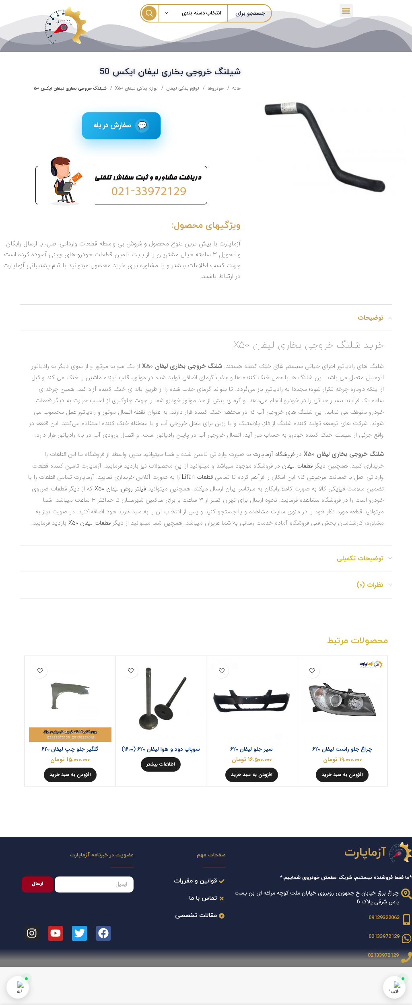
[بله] (17, 987)
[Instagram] (32, 933)
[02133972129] (406, 938)
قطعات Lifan (197, 477)
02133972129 (384, 936)
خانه (236, 88)
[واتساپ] (394, 987)
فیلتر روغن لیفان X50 (120, 489)
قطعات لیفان (297, 466)
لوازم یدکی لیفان (182, 88)
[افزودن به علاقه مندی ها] (312, 671)
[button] (346, 10)
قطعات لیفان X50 (89, 523)
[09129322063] (406, 919)
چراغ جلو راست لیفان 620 (342, 749)
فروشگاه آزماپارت (274, 454)
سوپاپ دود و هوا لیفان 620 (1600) (161, 749)
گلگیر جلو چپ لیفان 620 (70, 749)
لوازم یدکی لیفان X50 (136, 88)
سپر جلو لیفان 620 (251, 749)
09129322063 (384, 917)
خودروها (215, 88)
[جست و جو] (149, 13)
